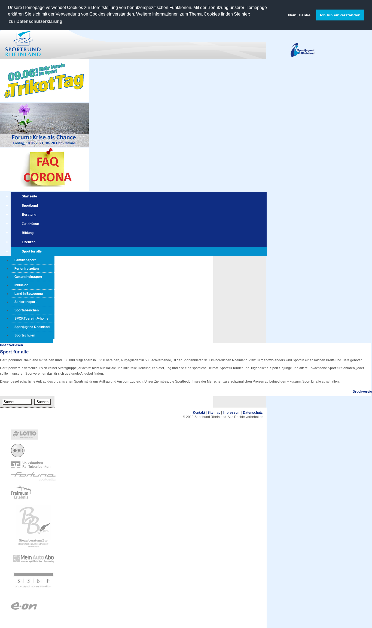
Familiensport (25, 260)
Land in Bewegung (28, 294)
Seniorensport (25, 302)
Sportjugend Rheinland (32, 327)
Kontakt (199, 412)
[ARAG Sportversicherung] (18, 456)
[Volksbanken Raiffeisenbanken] (30, 467)
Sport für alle (32, 251)
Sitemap (214, 412)
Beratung (29, 215)
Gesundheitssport (28, 277)
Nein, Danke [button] (299, 15)
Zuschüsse (30, 224)
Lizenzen (28, 242)
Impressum (231, 412)
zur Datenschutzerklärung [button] (35, 21)
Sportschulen (24, 335)
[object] (133, 434)
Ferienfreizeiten (26, 269)
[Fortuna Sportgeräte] (33, 480)
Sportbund (30, 206)
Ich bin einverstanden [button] (340, 15)
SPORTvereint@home (31, 318)
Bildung (27, 233)
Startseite (29, 196)
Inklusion (21, 285)
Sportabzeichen (26, 310)
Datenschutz (253, 412)
